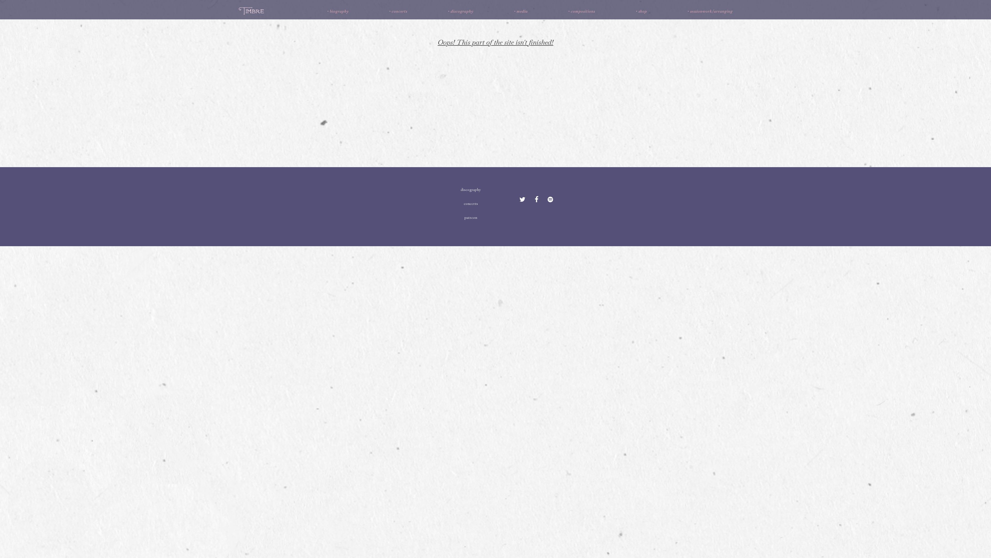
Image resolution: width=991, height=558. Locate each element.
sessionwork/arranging (711, 11)
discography (462, 11)
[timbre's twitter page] (522, 200)
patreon (470, 217)
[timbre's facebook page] (536, 200)
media (522, 11)
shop (642, 11)
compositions (583, 11)
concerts (399, 11)
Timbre (252, 10)
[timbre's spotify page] (550, 200)
